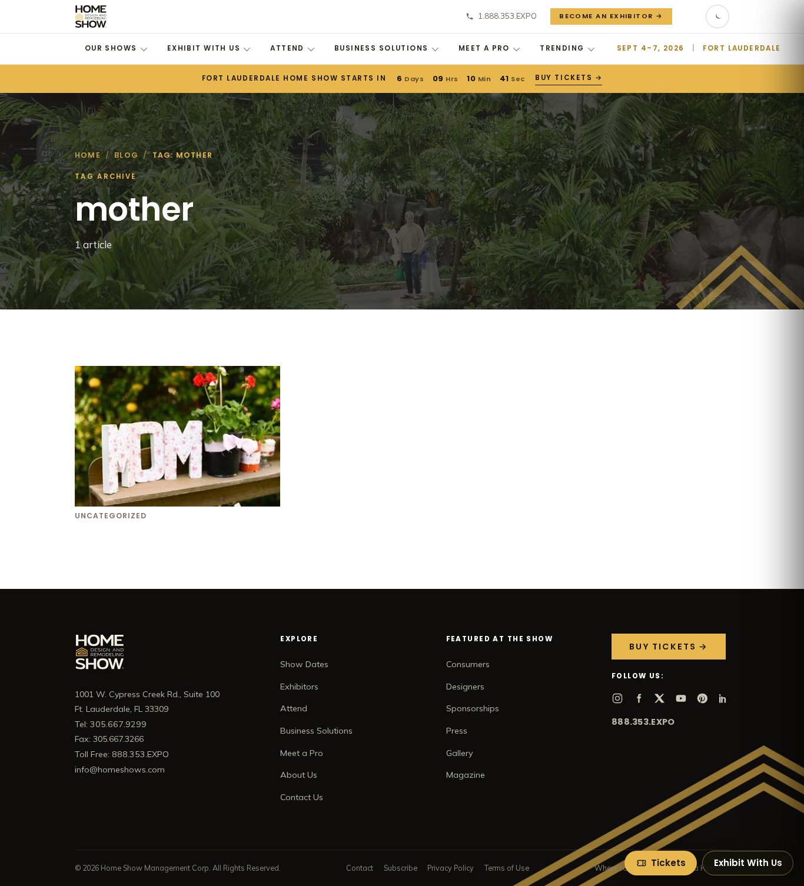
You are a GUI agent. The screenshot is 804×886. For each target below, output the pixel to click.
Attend (287, 48)
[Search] (689, 16)
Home (88, 155)
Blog (126, 155)
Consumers (468, 664)
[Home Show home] (91, 16)
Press (456, 730)
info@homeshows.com (120, 769)
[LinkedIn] (723, 698)
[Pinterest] (702, 698)
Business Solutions (381, 48)
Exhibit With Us (203, 48)
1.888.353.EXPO (507, 16)
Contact (359, 867)
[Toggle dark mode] (717, 16)
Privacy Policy (450, 867)
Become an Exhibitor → (611, 16)
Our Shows (111, 48)
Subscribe (400, 867)
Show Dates (304, 664)
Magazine (465, 775)
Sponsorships (472, 708)
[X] (660, 698)
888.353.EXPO (643, 722)
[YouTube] (681, 698)
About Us (298, 775)
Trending (562, 48)
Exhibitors (299, 686)
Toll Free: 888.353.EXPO (122, 754)
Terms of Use (506, 867)
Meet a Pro (484, 48)
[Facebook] (638, 698)
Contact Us (301, 797)
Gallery (459, 753)
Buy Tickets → (568, 77)
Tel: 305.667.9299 (111, 724)
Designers (465, 686)
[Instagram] (617, 698)
